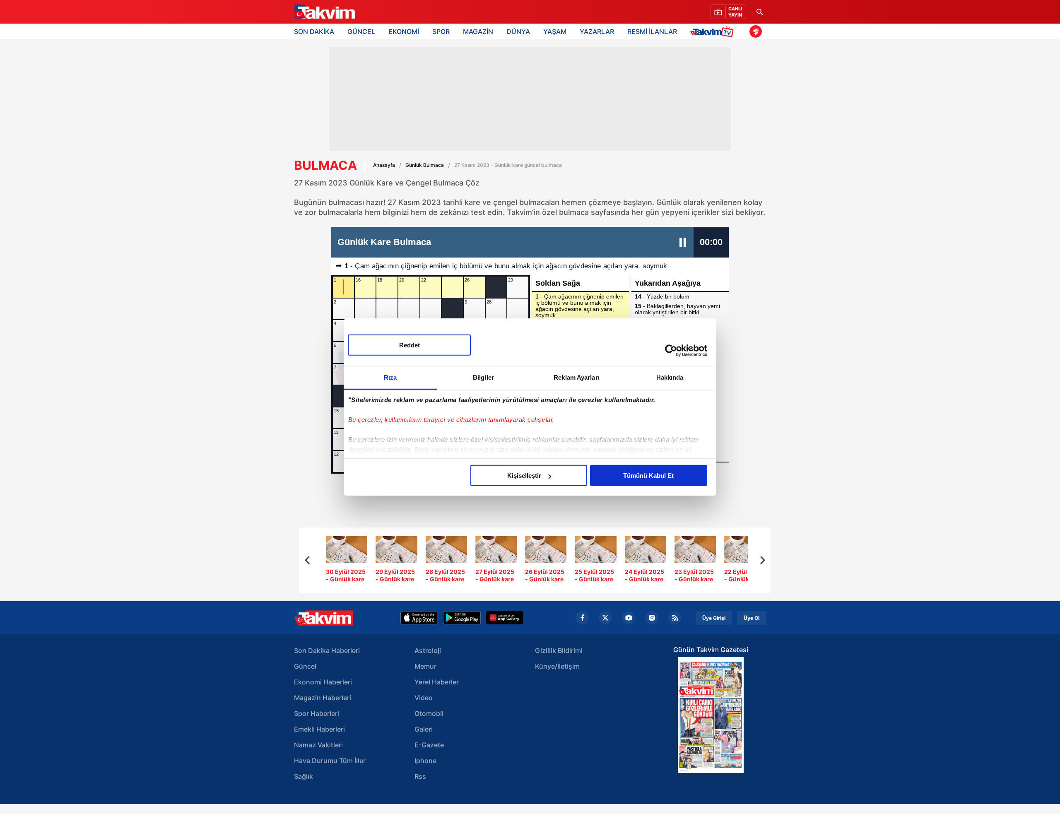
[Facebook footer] (582, 617)
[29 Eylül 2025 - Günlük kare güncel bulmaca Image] (396, 560)
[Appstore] (419, 617)
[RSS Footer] (675, 617)
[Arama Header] (760, 11)
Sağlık (303, 776)
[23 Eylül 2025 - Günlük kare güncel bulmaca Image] (695, 560)
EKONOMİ (403, 31)
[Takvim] (324, 12)
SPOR (441, 31)
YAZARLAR (597, 31)
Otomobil (428, 713)
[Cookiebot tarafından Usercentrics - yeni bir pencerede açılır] (671, 350)
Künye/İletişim (557, 666)
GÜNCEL (361, 31)
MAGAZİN (478, 31)
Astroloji (427, 650)
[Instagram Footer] (651, 617)
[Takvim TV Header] (713, 31)
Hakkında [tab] (670, 377)
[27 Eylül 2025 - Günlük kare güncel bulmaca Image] (496, 560)
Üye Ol (751, 618)
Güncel (305, 666)
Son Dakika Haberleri (327, 650)
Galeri (423, 729)
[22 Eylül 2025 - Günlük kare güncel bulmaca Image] (745, 560)
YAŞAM (554, 31)
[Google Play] (462, 617)
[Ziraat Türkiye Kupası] (755, 31)
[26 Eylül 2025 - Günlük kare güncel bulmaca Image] (545, 560)
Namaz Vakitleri (318, 745)
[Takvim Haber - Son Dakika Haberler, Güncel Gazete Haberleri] (323, 618)
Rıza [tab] (390, 377)
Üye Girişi (713, 618)
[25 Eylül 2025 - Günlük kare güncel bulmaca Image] (595, 560)
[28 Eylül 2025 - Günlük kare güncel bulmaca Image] (446, 560)
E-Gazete (429, 745)
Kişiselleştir (524, 475)
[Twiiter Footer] (605, 617)
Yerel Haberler (436, 682)
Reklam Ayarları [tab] (577, 377)
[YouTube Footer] (628, 617)
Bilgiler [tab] (483, 377)
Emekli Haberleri (319, 729)
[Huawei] (504, 617)
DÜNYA (518, 31)
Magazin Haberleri (322, 698)
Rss (420, 776)
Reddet (409, 345)
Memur (425, 666)
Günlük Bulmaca (424, 165)
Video (423, 698)
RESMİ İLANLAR (652, 31)
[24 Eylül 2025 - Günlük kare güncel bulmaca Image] (645, 560)
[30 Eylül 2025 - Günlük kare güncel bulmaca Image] (346, 560)
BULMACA (325, 165)
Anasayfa (384, 165)
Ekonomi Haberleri (323, 682)
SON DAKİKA (314, 31)
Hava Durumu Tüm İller (330, 760)
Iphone (425, 760)
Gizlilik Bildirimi (559, 650)
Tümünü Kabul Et (648, 475)
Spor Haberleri (316, 713)
